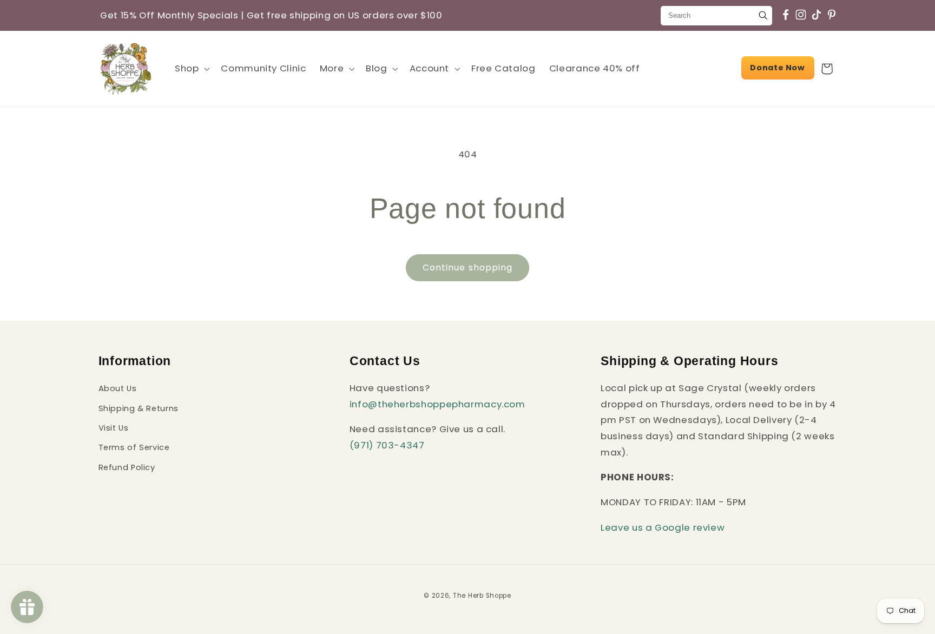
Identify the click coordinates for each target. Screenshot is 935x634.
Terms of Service (134, 447)
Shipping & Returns (138, 408)
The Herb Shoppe (482, 595)
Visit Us (113, 427)
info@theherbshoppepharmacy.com (437, 404)
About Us (117, 388)
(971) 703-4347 (387, 445)
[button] (191, 68)
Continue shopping (467, 267)
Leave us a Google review (663, 527)
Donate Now (777, 67)
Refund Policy (126, 467)
